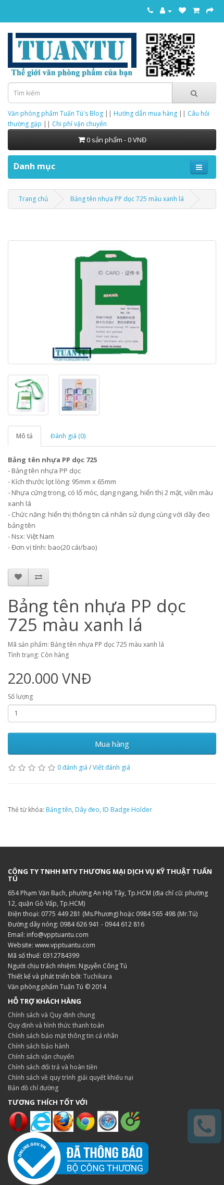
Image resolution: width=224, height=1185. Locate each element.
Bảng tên (59, 809)
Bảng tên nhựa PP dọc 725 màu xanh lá (127, 198)
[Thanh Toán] (210, 10)
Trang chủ (33, 198)
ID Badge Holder (127, 809)
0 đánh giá (72, 767)
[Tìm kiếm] (194, 92)
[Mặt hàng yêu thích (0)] (182, 10)
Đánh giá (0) (68, 435)
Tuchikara (97, 976)
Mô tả (24, 435)
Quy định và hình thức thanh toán (56, 1025)
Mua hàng (112, 743)
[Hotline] (150, 10)
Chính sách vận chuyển (41, 1056)
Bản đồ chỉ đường (33, 1087)
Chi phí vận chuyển (79, 123)
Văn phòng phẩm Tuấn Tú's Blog (55, 113)
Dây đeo (87, 809)
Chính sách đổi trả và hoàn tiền (52, 1067)
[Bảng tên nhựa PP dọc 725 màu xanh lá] (112, 302)
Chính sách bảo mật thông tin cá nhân (63, 1035)
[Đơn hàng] (196, 10)
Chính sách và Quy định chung (51, 1014)
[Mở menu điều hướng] (199, 167)
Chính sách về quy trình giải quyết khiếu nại (70, 1077)
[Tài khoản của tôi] (166, 10)
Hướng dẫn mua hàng (145, 113)
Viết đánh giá (111, 767)
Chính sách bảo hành (38, 1046)
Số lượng (20, 696)
